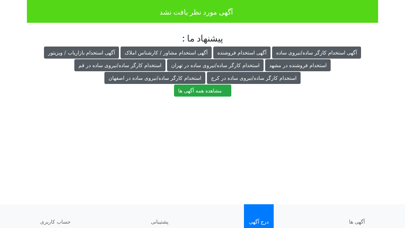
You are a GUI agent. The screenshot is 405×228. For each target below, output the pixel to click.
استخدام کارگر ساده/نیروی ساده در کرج (253, 78)
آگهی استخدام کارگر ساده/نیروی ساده (316, 52)
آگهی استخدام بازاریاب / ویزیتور (81, 52)
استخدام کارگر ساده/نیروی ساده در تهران (215, 65)
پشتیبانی (159, 221)
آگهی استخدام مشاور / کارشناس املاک (166, 52)
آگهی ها (357, 221)
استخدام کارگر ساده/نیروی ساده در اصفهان (155, 78)
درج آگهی (259, 221)
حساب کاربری (55, 221)
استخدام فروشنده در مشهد (298, 65)
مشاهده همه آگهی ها (200, 90)
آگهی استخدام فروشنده (241, 52)
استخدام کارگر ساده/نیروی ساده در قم (119, 65)
